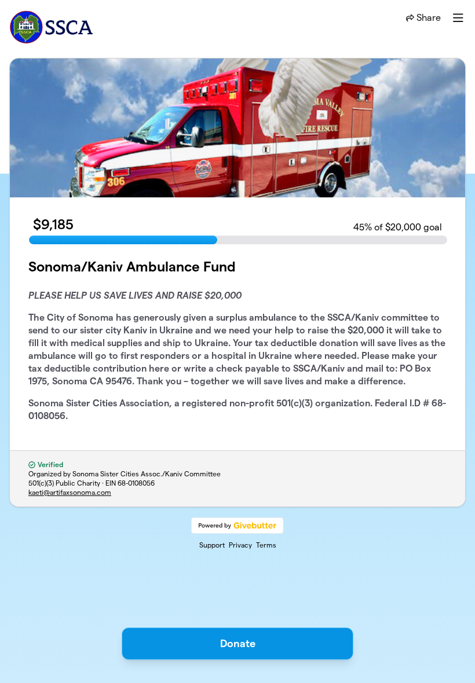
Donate (237, 643)
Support (212, 545)
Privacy (240, 545)
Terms (266, 545)
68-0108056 (136, 483)
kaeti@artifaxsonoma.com (69, 492)
